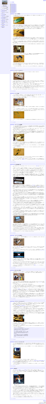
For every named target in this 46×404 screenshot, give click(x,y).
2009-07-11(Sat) (12, 70)
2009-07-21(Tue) (12, 164)
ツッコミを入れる (13, 339)
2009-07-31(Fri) (12, 368)
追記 (45, 0)
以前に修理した (19, 305)
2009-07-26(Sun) (12, 270)
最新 (43, 0)
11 (15, 4)
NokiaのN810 (38, 186)
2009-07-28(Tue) (3, 24)
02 (11, 4)
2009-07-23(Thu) (12, 235)
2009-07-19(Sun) (12, 124)
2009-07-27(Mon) (12, 301)
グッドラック (40, 282)
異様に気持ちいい (24, 305)
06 (13, 4)
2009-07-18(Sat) (12, 93)
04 (12, 4)
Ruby (41, 403)
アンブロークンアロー (21, 272)
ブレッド (20, 324)
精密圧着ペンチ (24, 159)
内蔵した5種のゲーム (19, 246)
